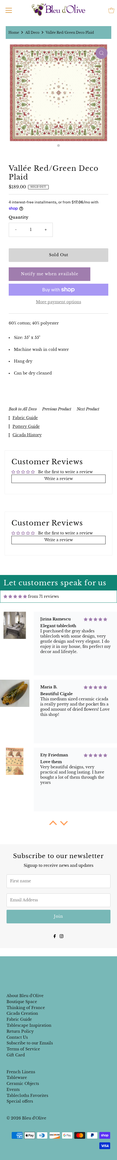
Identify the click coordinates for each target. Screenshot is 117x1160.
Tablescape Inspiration (29, 1025)
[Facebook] (55, 936)
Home (13, 32)
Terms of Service (23, 1049)
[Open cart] (111, 10)
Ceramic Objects (23, 1083)
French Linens (21, 1072)
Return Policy (20, 1031)
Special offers (20, 1101)
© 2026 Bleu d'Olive (26, 1118)
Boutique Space (22, 1002)
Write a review (58, 479)
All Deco (32, 32)
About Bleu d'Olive (25, 996)
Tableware (17, 1077)
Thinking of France (26, 1008)
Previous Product (56, 409)
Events (13, 1089)
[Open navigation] (8, 10)
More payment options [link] (58, 302)
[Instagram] (61, 936)
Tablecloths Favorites (27, 1095)
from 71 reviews (43, 596)
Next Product (88, 409)
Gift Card (16, 1055)
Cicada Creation (22, 1013)
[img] (15, 596)
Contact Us (17, 1037)
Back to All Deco (23, 409)
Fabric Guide (19, 1019)
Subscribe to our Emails (30, 1043)
